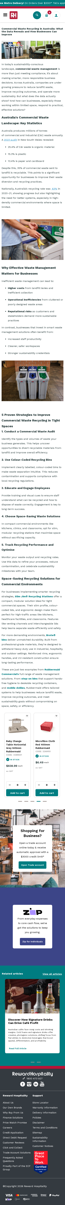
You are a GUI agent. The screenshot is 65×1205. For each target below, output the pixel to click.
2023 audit (10, 139)
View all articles (52, 974)
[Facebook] (23, 1085)
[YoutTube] (42, 1085)
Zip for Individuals (32, 941)
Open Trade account (32, 865)
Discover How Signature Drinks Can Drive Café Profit (30, 1021)
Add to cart (17, 793)
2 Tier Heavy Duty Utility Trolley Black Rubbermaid (46, 744)
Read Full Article (17, 1048)
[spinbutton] (17, 785)
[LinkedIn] (36, 1085)
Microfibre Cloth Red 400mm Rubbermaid (16, 744)
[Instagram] (29, 1085)
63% (54, 188)
